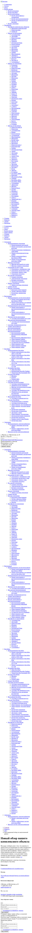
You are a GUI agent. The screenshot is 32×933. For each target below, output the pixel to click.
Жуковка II (14, 141)
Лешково (14, 82)
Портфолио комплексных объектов (18, 27)
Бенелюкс (14, 175)
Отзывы (6, 218)
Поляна (13, 189)
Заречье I (14, 157)
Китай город (15, 140)
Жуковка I (14, 191)
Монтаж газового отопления (20, 266)
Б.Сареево (14, 172)
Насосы (13, 294)
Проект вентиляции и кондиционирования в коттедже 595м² (21, 309)
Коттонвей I (15, 202)
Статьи (15, 868)
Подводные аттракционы (19, 411)
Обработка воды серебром (19, 385)
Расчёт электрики (13, 23)
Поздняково (15, 196)
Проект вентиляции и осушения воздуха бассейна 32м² (21, 303)
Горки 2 (13, 90)
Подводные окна (16, 420)
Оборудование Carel (17, 344)
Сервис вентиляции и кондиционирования (14, 327)
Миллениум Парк (16, 177)
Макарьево (14, 51)
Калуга (13, 121)
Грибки (13, 52)
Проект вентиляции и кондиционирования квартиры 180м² (20, 313)
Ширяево (14, 110)
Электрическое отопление (19, 278)
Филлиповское (15, 108)
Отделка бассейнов (13, 374)
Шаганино (14, 49)
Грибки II (14, 31)
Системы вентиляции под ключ (21, 318)
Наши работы (8, 232)
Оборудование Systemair (18, 345)
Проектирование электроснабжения (19, 424)
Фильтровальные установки (19, 401)
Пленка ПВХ (15, 379)
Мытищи (14, 118)
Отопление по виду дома (15, 267)
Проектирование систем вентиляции (19, 297)
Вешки (13, 132)
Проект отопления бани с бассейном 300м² (19, 257)
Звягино (13, 86)
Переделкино (15, 113)
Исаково (13, 201)
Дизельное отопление (18, 282)
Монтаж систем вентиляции (16, 317)
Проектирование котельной (19, 245)
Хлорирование (15, 388)
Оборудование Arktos (17, 347)
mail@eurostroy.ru (6, 887)
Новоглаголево (16, 30)
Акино (13, 151)
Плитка (13, 377)
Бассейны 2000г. (16, 173)
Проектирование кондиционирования (19, 305)
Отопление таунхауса (17, 274)
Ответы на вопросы (20, 875)
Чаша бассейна (15, 369)
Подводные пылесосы (18, 417)
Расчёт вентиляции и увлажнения (17, 16)
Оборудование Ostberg (18, 339)
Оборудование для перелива (20, 414)
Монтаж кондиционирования (17, 320)
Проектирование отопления (16, 243)
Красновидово (15, 146)
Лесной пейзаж (16, 57)
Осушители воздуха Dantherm (20, 342)
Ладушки (14, 73)
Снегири (14, 111)
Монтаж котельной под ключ (20, 264)
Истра (13, 169)
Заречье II (14, 159)
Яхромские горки (16, 98)
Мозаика (14, 376)
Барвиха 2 (14, 215)
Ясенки (13, 100)
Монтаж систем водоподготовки (21, 387)
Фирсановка (15, 207)
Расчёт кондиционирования (19, 19)
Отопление (7, 449)
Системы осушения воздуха (19, 398)
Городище (14, 102)
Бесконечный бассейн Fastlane (20, 371)
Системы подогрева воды (19, 403)
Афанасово (14, 185)
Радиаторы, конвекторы (18, 293)
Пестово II (14, 60)
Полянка (14, 84)
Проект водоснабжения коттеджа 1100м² (18, 260)
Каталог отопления (13, 288)
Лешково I (14, 55)
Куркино (14, 122)
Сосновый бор (15, 35)
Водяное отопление (17, 280)
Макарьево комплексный (19, 28)
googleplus (19, 894)
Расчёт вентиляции (13, 14)
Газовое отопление (17, 277)
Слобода (14, 106)
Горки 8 (13, 162)
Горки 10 (14, 94)
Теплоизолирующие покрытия (20, 416)
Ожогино (14, 97)
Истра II (13, 58)
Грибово (13, 178)
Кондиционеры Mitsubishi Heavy (21, 337)
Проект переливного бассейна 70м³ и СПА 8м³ (20, 352)
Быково (13, 79)
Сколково (14, 95)
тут (21, 857)
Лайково (14, 92)
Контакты (7, 223)
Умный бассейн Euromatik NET (20, 373)
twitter (14, 894)
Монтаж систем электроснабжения (18, 432)
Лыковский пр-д (16, 199)
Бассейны (7, 649)
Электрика (7, 815)
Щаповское (14, 165)
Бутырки (14, 124)
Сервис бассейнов (13, 380)
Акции (6, 221)
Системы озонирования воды (20, 384)
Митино (13, 186)
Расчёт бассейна (13, 12)
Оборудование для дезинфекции (21, 404)
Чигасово (14, 47)
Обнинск (14, 41)
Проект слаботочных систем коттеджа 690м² (20, 429)
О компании (8, 4)
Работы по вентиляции (15, 33)
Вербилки (14, 70)
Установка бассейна (14, 368)
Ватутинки (14, 161)
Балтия (13, 216)
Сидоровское (15, 46)
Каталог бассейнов (13, 400)
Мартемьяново (15, 54)
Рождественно (15, 44)
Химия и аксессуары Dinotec (20, 419)
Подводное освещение (18, 409)
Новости (7, 220)
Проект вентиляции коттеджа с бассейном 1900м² (20, 300)
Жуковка (14, 39)
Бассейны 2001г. (16, 180)
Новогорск (14, 89)
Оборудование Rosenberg (19, 341)
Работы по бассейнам (14, 126)
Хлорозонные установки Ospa (20, 395)
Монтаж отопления (14, 262)
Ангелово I (14, 105)
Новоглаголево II (16, 127)
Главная (6, 827)
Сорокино (14, 208)
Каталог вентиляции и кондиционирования (15, 330)
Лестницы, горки (16, 412)
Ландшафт (14, 36)
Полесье (13, 103)
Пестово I (14, 167)
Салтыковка (15, 183)
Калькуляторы (8, 231)
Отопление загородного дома (20, 270)
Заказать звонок (5, 446)
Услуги (6, 6)
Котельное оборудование (18, 290)
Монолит (14, 116)
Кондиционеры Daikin (18, 333)
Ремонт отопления (13, 283)
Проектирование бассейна (16, 350)
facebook (3, 894)
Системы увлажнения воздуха (17, 325)
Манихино (14, 78)
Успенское (14, 194)
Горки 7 (13, 87)
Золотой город (15, 210)
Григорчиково (15, 119)
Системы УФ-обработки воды (20, 390)
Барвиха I (14, 213)
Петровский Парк (16, 43)
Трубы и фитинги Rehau (18, 291)
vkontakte (9, 894)
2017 (5, 830)
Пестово (13, 76)
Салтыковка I (15, 62)
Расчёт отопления (13, 11)
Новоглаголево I (16, 145)
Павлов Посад (15, 188)
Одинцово (14, 193)
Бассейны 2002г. (16, 181)
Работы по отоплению (14, 63)
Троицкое (14, 205)
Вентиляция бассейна (14, 396)
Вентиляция (8, 566)
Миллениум (15, 114)
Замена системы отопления (19, 285)
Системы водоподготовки (16, 382)
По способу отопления (15, 275)
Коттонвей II (15, 204)
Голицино (14, 65)
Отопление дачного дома (19, 272)
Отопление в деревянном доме (20, 269)
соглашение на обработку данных (13, 910)
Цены (6, 7)
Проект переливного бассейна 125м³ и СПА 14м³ (20, 356)
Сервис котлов (12, 286)
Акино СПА (15, 156)
